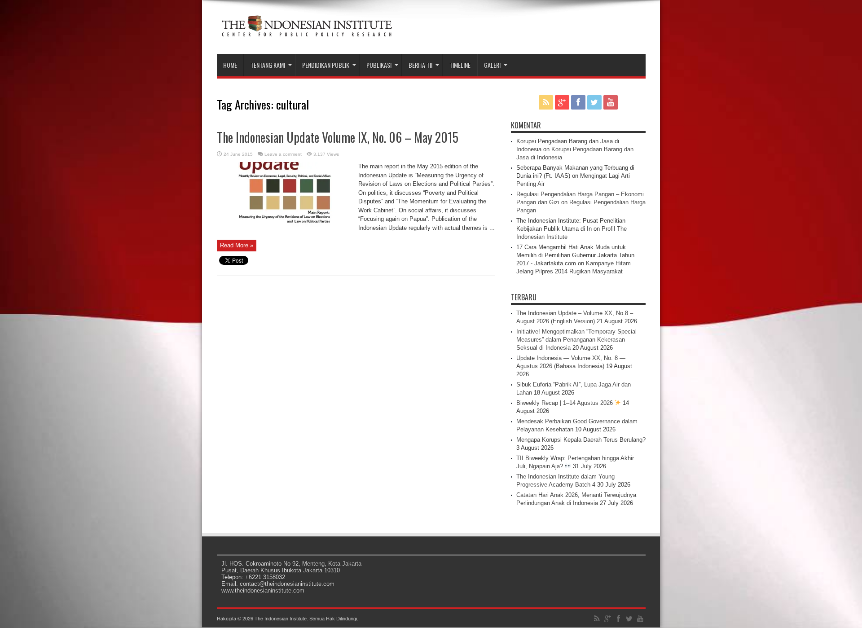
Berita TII (420, 65)
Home (230, 65)
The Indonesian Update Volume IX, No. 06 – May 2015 (337, 137)
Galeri (492, 65)
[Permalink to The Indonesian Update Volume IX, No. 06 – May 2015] (284, 231)
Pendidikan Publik (325, 65)
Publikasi (378, 65)
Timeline (460, 65)
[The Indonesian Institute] (306, 31)
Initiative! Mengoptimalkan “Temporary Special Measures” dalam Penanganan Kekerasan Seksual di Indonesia (576, 339)
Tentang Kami (268, 65)
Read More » (236, 245)
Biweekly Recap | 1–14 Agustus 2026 (565, 403)
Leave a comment (283, 154)
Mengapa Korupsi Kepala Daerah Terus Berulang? (581, 439)
